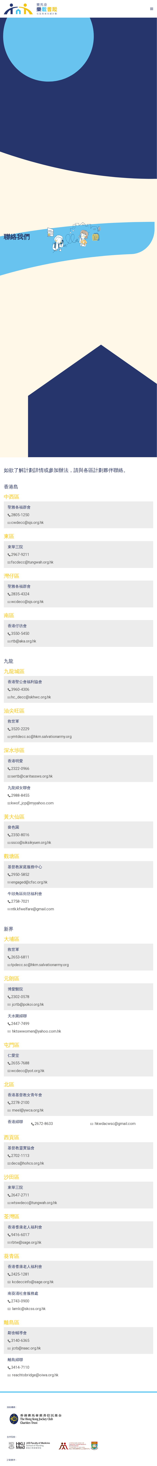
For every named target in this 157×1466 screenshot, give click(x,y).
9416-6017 (20, 1234)
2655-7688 (20, 1063)
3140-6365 (20, 1340)
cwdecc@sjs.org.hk (27, 522)
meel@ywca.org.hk (27, 1110)
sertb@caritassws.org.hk (32, 776)
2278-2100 (20, 1102)
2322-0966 (20, 768)
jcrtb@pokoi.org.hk (27, 1004)
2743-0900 (20, 1301)
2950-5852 (20, 874)
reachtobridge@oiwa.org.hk (34, 1375)
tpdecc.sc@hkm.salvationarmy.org (40, 964)
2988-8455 (20, 795)
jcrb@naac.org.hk (26, 1348)
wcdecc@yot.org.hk (27, 1070)
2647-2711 (20, 1195)
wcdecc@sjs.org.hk (27, 601)
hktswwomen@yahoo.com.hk (36, 1031)
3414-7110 (20, 1367)
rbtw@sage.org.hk (26, 1242)
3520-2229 (20, 729)
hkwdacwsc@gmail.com (115, 1123)
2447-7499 (20, 1023)
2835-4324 (20, 594)
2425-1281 (20, 1274)
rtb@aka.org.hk (23, 641)
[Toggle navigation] (138, 9)
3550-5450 (20, 633)
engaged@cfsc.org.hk (29, 882)
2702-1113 (20, 1155)
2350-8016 (20, 835)
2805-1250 (20, 515)
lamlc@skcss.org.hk (28, 1308)
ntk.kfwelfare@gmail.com (32, 909)
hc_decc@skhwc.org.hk (31, 697)
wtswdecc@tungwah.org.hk (34, 1202)
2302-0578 (20, 996)
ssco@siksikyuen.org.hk (31, 842)
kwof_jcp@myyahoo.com (32, 803)
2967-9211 (20, 554)
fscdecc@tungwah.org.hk (32, 562)
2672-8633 (44, 1123)
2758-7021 (20, 901)
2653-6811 (20, 957)
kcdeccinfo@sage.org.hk (32, 1282)
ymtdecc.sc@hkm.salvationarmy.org (41, 736)
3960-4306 (20, 689)
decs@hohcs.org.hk (27, 1163)
